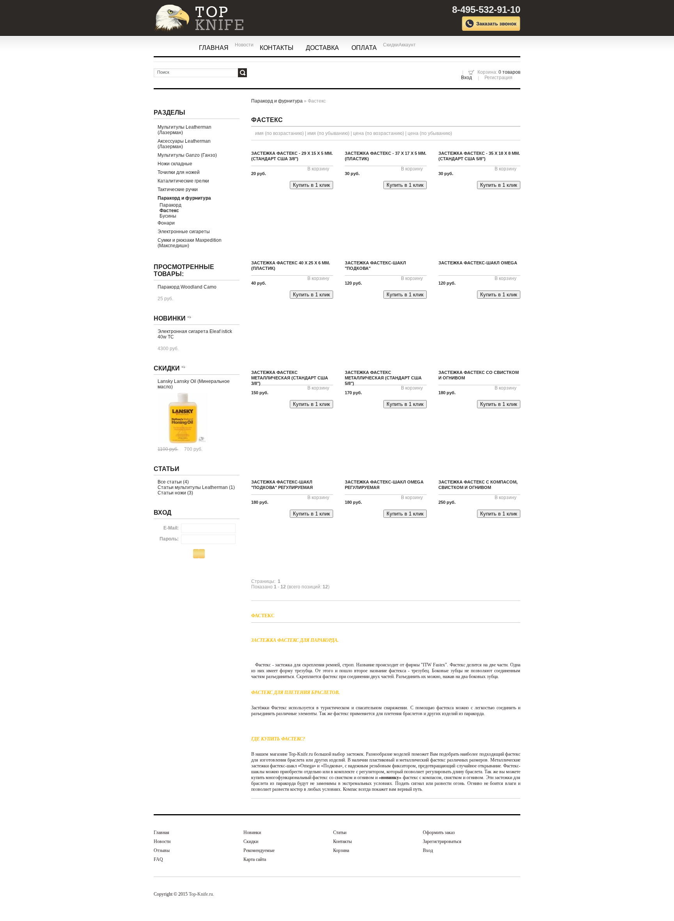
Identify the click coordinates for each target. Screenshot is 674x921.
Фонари (166, 223)
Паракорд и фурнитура (277, 101)
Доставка (322, 47)
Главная (214, 47)
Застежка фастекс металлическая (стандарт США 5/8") (383, 378)
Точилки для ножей (179, 172)
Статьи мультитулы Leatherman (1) (196, 487)
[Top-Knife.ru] (192, 15)
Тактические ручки (178, 189)
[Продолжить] (201, 554)
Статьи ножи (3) (175, 493)
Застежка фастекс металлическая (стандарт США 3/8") (289, 378)
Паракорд (170, 205)
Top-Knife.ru (201, 894)
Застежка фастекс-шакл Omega (477, 262)
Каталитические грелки (183, 181)
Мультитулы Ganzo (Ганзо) (187, 155)
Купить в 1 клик (311, 185)
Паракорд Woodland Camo (187, 287)
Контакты (276, 47)
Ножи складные (175, 163)
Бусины (168, 216)
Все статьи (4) (173, 482)
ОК (242, 72)
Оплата (364, 47)
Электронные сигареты (184, 231)
